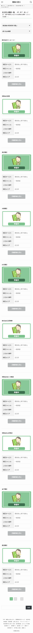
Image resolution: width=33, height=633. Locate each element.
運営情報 (10, 621)
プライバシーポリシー (25, 621)
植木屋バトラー (20, 625)
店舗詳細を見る (16, 84)
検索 (28, 607)
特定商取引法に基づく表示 (9, 623)
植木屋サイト (7, 625)
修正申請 (28, 619)
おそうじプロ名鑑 (26, 623)
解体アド (27, 625)
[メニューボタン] (2, 2)
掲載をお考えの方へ (10, 619)
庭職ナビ (24, 627)
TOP (4, 619)
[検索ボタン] (31, 2)
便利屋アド (13, 625)
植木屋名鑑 (18, 623)
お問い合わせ (16, 621)
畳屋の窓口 (16, 2)
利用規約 (5, 621)
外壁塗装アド (10, 627)
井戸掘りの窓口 (17, 627)
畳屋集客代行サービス (20, 619)
